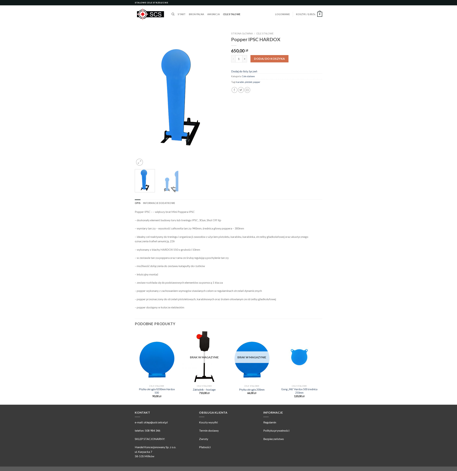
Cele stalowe (231, 14)
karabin (240, 82)
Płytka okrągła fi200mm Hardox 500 (157, 391)
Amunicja (213, 14)
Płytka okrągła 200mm (252, 389)
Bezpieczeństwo (273, 439)
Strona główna (242, 33)
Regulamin (269, 422)
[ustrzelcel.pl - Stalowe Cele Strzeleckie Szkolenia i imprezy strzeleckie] (150, 14)
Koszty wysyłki (208, 422)
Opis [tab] (137, 203)
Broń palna (196, 14)
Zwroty (203, 439)
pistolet (248, 82)
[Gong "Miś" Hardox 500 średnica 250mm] (299, 356)
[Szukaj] (173, 14)
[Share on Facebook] (234, 90)
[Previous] (141, 98)
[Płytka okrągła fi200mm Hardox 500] (157, 356)
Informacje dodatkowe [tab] (159, 203)
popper (256, 82)
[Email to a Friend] (247, 90)
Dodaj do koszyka (269, 58)
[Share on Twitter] (241, 90)
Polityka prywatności (276, 430)
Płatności (205, 447)
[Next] (219, 98)
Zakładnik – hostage (204, 389)
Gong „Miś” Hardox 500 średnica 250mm (299, 391)
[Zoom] (139, 162)
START (181, 14)
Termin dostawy (209, 430)
